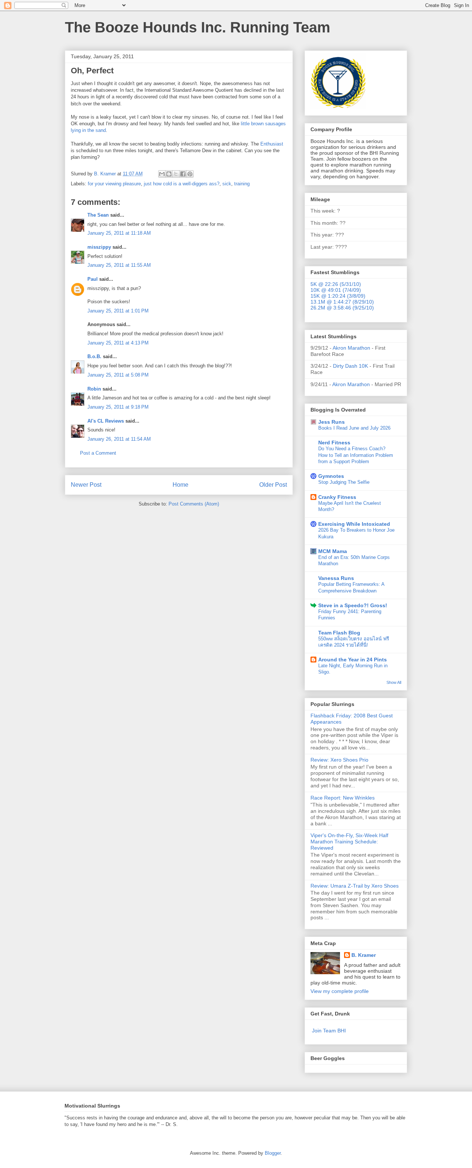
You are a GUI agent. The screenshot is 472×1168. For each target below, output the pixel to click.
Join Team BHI (329, 1031)
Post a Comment (98, 453)
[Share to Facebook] (183, 174)
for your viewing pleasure (114, 183)
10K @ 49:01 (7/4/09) (335, 290)
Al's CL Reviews (105, 421)
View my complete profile (339, 991)
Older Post (273, 485)
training (242, 183)
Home (180, 485)
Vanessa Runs (336, 578)
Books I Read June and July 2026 (354, 428)
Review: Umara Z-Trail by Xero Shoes (354, 886)
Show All (393, 682)
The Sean (98, 215)
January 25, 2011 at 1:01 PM (118, 311)
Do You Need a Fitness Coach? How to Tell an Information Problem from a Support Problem (355, 455)
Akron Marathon (351, 348)
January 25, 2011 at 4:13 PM (118, 343)
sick (226, 183)
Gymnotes (331, 476)
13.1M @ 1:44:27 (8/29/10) (342, 302)
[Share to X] (176, 174)
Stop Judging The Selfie (343, 482)
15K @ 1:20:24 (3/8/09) (337, 296)
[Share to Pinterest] (190, 174)
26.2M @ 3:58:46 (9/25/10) (342, 308)
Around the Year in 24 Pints (352, 659)
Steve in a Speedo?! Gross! (352, 605)
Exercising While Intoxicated (354, 524)
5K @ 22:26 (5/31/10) (335, 284)
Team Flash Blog (339, 633)
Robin (94, 389)
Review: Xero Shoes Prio (339, 760)
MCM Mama (332, 551)
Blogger (273, 1153)
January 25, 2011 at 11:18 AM (119, 233)
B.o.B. (94, 356)
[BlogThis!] (169, 174)
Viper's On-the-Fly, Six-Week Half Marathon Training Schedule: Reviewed (349, 841)
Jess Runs (331, 422)
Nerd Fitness (334, 442)
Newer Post (86, 485)
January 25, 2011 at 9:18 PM (118, 407)
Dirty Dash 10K (350, 366)
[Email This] (162, 174)
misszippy (99, 247)
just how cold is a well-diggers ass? (181, 183)
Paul (92, 279)
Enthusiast (271, 144)
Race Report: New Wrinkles (342, 798)
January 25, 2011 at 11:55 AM (119, 265)
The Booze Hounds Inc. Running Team (197, 27)
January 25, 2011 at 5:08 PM (118, 375)
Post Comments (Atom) (194, 504)
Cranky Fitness (337, 497)
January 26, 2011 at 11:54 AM (119, 439)
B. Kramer (363, 955)
